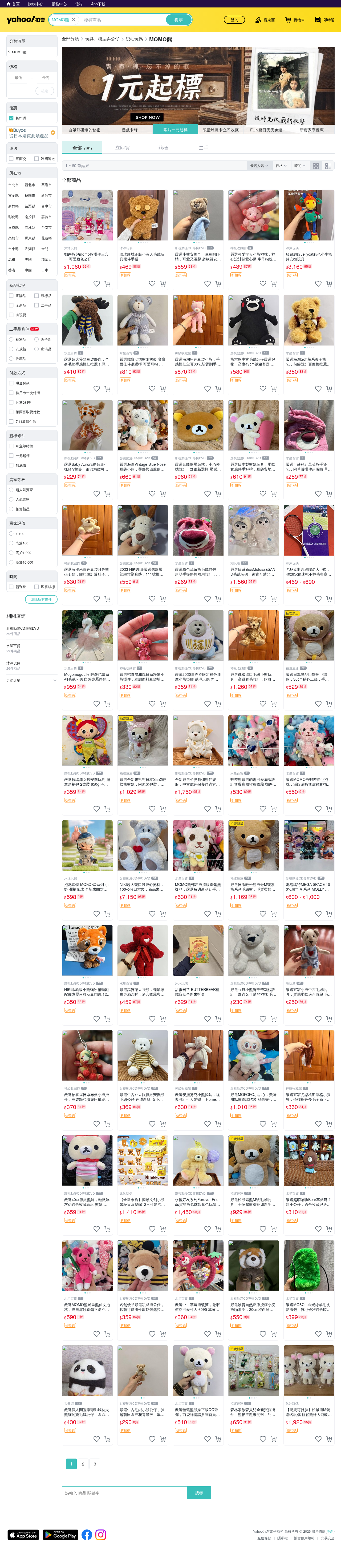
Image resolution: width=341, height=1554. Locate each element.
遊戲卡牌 (130, 129)
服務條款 (264, 1537)
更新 (330, 1531)
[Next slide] (109, 215)
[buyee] (32, 132)
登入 (234, 19)
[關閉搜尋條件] (73, 20)
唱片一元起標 (175, 129)
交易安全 (328, 1537)
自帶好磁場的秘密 (84, 129)
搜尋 (199, 1492)
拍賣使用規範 (304, 1537)
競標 (163, 147)
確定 (44, 90)
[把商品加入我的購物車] (107, 283)
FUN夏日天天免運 (266, 129)
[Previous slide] (65, 215)
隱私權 (282, 1537)
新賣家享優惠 (312, 129)
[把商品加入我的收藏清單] (97, 283)
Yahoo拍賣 (25, 19)
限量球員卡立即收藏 (221, 129)
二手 (203, 147)
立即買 (122, 147)
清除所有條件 (41, 599)
